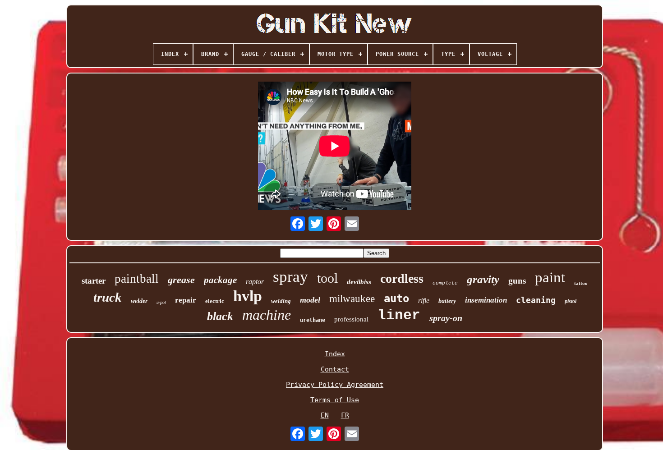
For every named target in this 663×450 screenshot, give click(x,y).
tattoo (581, 283)
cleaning (536, 300)
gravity (483, 279)
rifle (423, 300)
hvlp (247, 296)
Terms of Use (334, 400)
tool (327, 278)
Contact (335, 369)
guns (517, 280)
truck (107, 297)
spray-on (445, 318)
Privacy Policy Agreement (334, 385)
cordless (402, 278)
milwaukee (352, 298)
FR (345, 415)
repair (185, 300)
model (310, 299)
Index (335, 354)
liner (399, 315)
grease (181, 279)
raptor (255, 281)
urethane (312, 320)
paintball (137, 278)
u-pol (161, 302)
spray (290, 276)
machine (266, 315)
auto (396, 298)
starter (94, 280)
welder (139, 301)
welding (281, 301)
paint (550, 277)
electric (214, 301)
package (220, 280)
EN (325, 415)
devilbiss (359, 281)
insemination (486, 300)
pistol (570, 301)
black (220, 316)
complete (445, 283)
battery (447, 301)
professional (351, 319)
